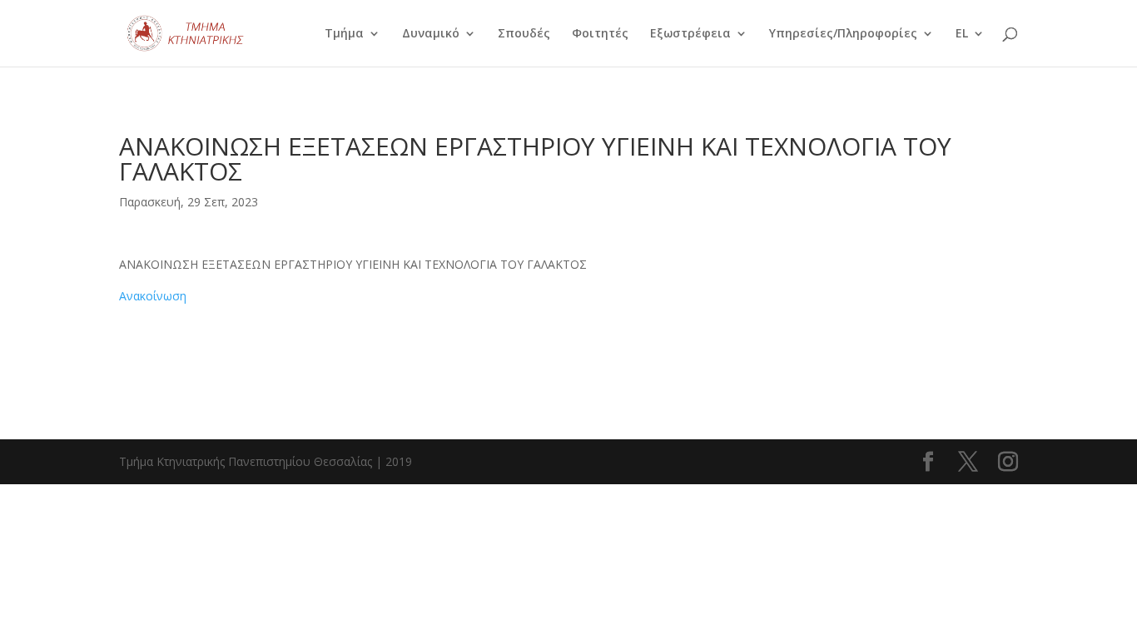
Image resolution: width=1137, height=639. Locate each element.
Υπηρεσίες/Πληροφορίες (843, 34)
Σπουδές (524, 34)
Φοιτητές (600, 34)
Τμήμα (344, 34)
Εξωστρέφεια (690, 34)
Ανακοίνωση (152, 296)
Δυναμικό (430, 34)
